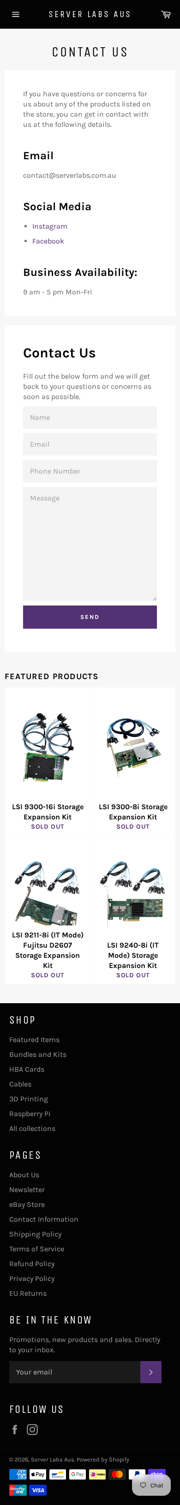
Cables (20, 1084)
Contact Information (43, 1219)
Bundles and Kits (37, 1054)
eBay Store (27, 1204)
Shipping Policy (35, 1234)
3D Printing (28, 1098)
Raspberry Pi (30, 1113)
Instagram (49, 226)
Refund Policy (31, 1263)
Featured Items (34, 1039)
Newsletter (27, 1189)
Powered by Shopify (103, 1459)
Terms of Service (36, 1248)
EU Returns (28, 1293)
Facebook (48, 241)
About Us (24, 1174)
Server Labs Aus (90, 14)
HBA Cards (26, 1069)
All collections (32, 1128)
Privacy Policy (31, 1278)
